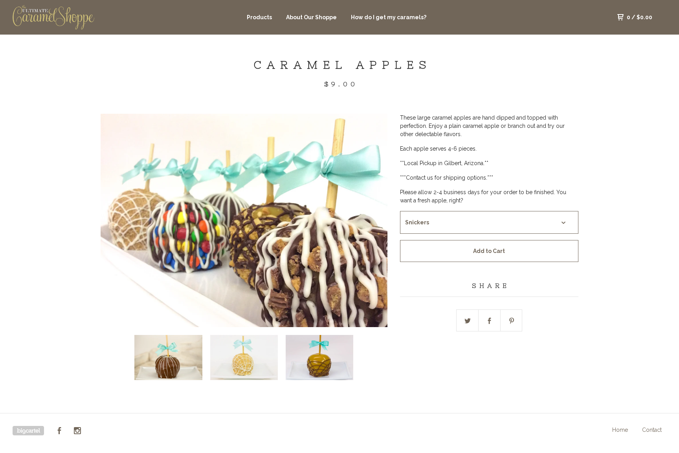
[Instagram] (77, 432)
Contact (652, 430)
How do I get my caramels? (388, 17)
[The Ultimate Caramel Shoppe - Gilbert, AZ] (53, 17)
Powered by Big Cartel (28, 430)
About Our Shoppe (311, 17)
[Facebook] (59, 432)
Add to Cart (489, 251)
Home (620, 430)
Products (259, 17)
